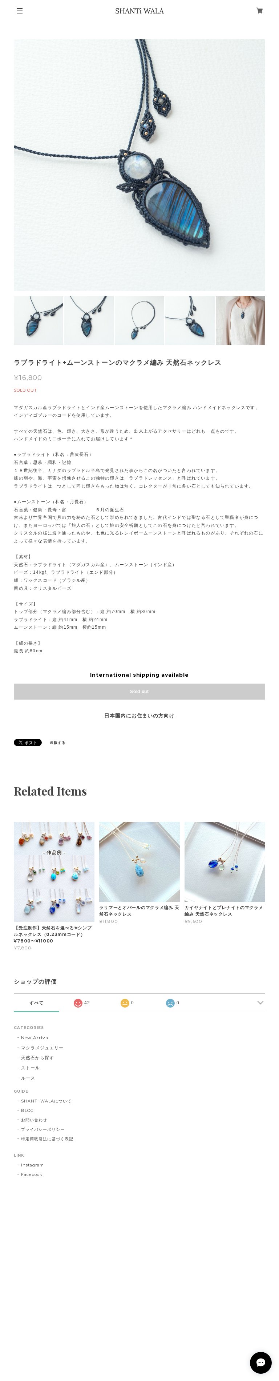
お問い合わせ (34, 1119)
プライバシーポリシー (43, 1129)
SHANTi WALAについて (46, 1101)
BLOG (27, 1110)
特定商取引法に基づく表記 (47, 1138)
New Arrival (35, 1037)
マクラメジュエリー (42, 1047)
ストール (30, 1067)
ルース (28, 1078)
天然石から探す (37, 1057)
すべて (36, 1002)
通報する (58, 742)
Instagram (32, 1165)
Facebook (32, 1174)
